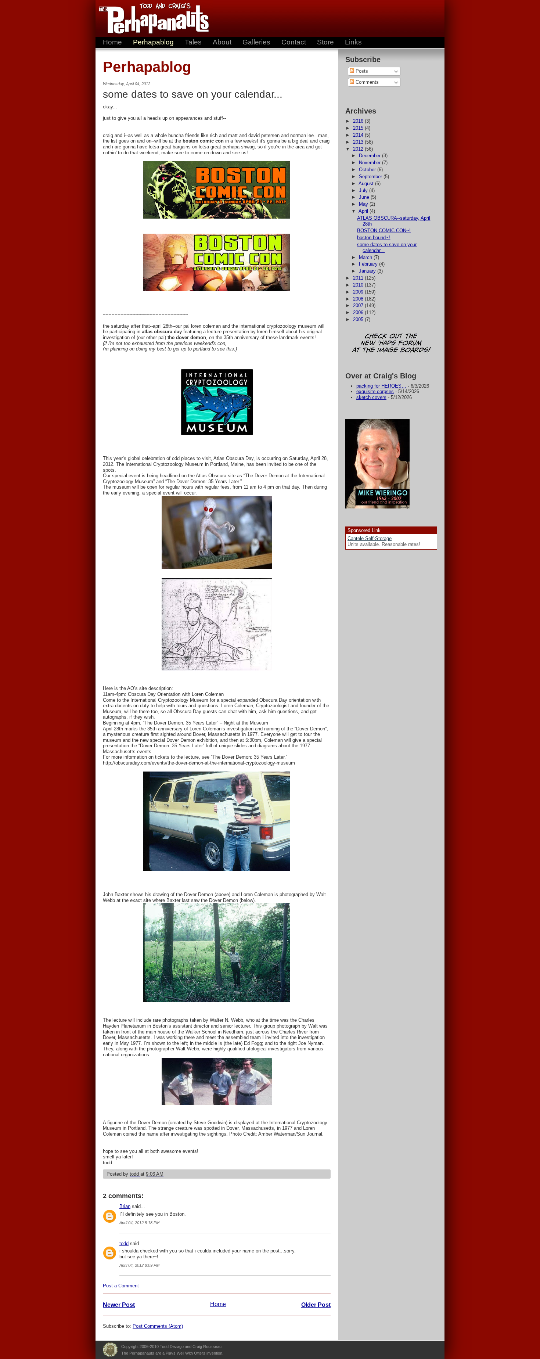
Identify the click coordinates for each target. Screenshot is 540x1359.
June (365, 197)
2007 (359, 305)
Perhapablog (153, 42)
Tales (193, 42)
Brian (124, 1206)
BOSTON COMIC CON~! (384, 230)
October (368, 169)
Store (325, 42)
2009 (359, 292)
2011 (359, 278)
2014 (359, 135)
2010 (359, 285)
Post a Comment (121, 1285)
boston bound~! (373, 237)
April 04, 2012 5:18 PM (139, 1222)
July (364, 190)
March (366, 257)
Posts (361, 71)
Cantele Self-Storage (370, 538)
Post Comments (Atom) (158, 1326)
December (370, 155)
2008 (359, 299)
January (368, 271)
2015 (359, 128)
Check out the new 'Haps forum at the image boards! (391, 343)
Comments (366, 82)
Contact (293, 42)
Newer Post (119, 1305)
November (370, 162)
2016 (359, 121)
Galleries (256, 42)
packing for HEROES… (381, 386)
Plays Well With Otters (110, 1349)
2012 (359, 149)
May (364, 204)
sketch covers (371, 397)
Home (112, 42)
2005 (359, 319)
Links (353, 42)
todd (124, 1243)
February (369, 264)
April (364, 211)
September (371, 176)
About (222, 42)
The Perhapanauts (151, 18)
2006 (359, 312)
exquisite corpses (375, 391)
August (367, 183)
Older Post (316, 1305)
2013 (359, 142)
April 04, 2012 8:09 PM (139, 1265)
